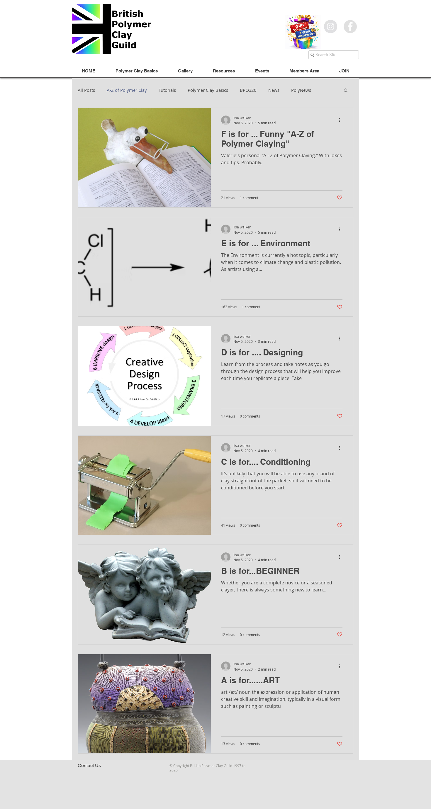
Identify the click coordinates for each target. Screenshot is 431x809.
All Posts (86, 90)
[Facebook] (350, 26)
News (273, 90)
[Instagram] (330, 26)
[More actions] (341, 120)
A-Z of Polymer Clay (127, 90)
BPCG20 (248, 90)
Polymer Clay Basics (208, 90)
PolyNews (301, 90)
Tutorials (167, 90)
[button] (346, 91)
